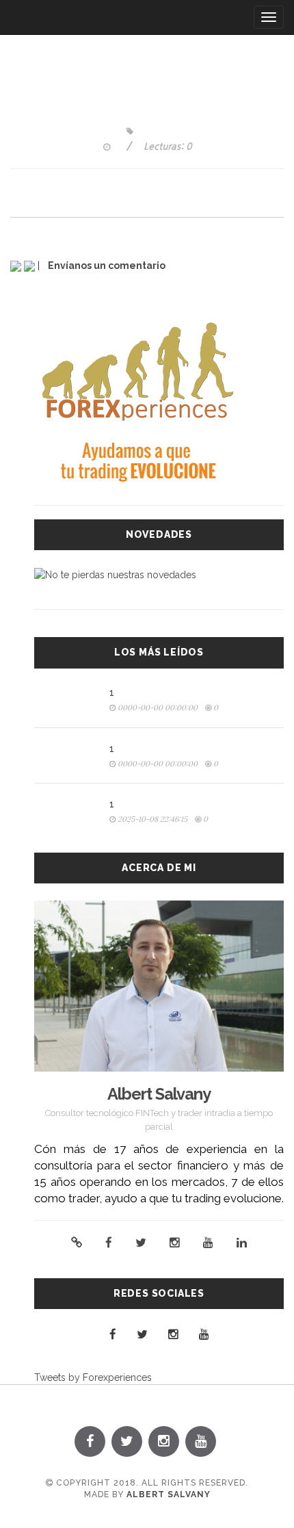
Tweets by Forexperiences (93, 1377)
